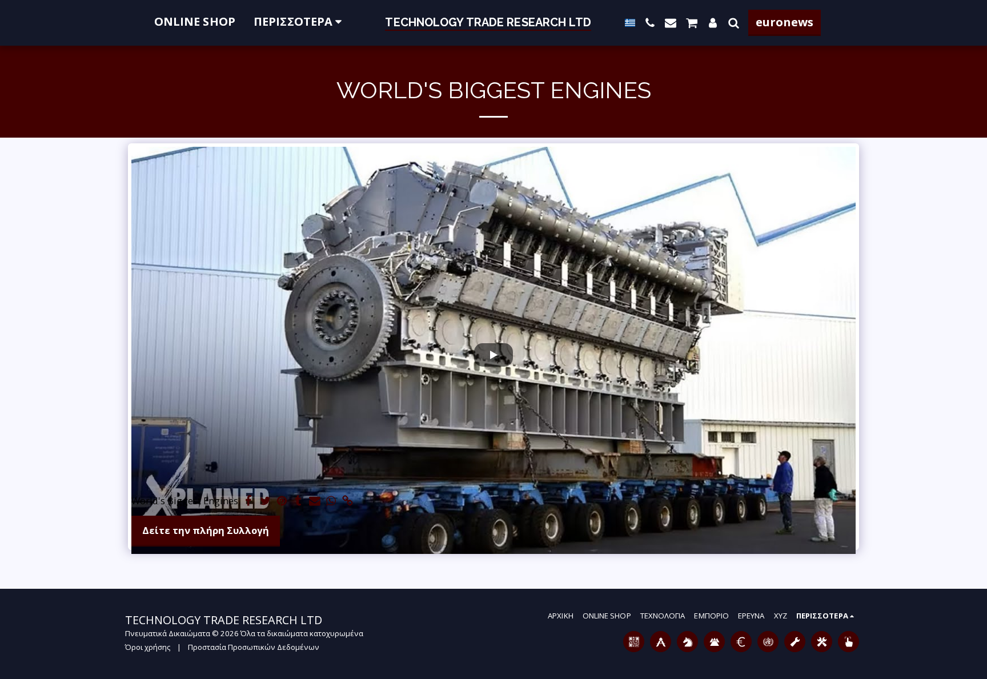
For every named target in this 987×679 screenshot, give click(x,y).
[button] (650, 23)
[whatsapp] (332, 501)
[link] (348, 501)
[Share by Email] (315, 501)
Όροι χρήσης (147, 647)
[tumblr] (298, 501)
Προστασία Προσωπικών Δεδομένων (253, 647)
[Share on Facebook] (249, 501)
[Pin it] (282, 501)
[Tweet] (265, 501)
